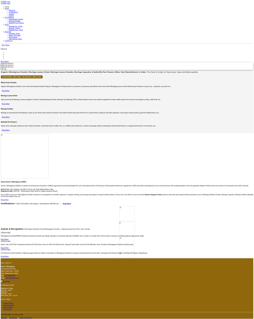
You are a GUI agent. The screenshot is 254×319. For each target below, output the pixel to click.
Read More (6, 91)
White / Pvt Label (15, 35)
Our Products (9, 17)
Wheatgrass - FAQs (15, 26)
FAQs (7, 25)
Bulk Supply (13, 37)
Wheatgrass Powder (16, 19)
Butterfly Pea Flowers (16, 23)
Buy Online (6, 45)
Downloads (13, 318)
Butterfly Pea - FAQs (16, 30)
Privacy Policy (8, 303)
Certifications (13, 12)
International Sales (15, 39)
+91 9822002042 (9, 275)
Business (8, 32)
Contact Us (9, 41)
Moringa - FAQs (14, 28)
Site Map (4, 318)
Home (7, 7)
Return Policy (8, 307)
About (7, 8)
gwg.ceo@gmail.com (12, 278)
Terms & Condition (25, 318)
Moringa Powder (14, 21)
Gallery (11, 16)
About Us (12, 10)
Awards (11, 14)
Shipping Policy (8, 305)
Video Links (7, 309)
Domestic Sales (14, 33)
